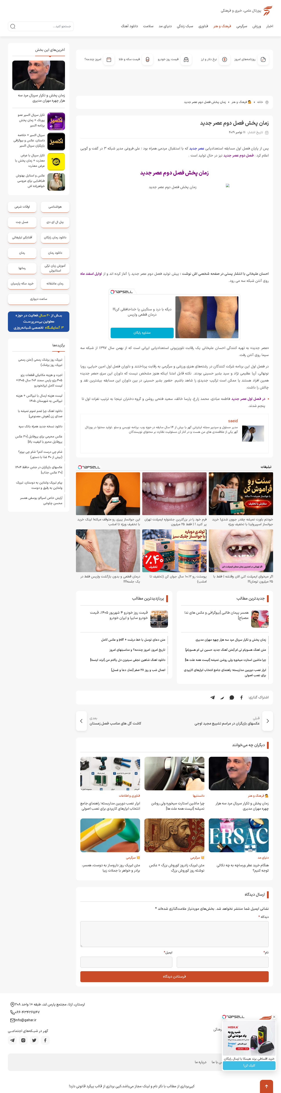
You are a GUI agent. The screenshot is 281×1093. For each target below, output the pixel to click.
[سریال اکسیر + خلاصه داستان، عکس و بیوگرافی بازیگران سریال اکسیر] (56, 141)
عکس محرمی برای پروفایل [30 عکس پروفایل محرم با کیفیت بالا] (38, 439)
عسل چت (22, 222)
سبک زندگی (185, 26)
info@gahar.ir (25, 1020)
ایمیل (168, 953)
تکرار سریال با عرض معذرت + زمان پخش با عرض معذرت (30, 160)
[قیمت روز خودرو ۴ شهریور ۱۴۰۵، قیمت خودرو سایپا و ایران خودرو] (159, 619)
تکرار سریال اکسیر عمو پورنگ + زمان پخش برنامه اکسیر (31, 120)
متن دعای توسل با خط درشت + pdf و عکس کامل (133, 640)
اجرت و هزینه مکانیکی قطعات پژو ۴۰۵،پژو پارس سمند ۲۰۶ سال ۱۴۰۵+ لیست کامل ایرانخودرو (39, 380)
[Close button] (274, 1017)
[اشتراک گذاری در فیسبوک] (241, 697)
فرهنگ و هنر (222, 26)
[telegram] (12, 1040)
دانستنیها (198, 796)
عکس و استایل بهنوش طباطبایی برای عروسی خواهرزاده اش (30, 181)
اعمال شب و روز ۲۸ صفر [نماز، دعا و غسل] (138, 670)
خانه (260, 102)
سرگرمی (241, 26)
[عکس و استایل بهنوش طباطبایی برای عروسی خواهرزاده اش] (56, 182)
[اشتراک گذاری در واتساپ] (231, 697)
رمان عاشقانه (55, 283)
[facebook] (45, 1040)
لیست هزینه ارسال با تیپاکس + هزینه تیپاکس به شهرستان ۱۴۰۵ (39, 398)
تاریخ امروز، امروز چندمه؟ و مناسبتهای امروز (137, 650)
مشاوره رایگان (142, 333)
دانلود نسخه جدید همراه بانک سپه (40, 426)
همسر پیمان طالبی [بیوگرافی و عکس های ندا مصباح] (216, 615)
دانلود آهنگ (129, 26)
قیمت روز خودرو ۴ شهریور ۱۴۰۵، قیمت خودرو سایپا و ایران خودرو (119, 615)
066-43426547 (27, 1012)
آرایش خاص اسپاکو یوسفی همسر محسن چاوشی (41, 501)
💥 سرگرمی (197, 858)
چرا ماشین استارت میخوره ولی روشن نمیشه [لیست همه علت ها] (225, 660)
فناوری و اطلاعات (129, 796)
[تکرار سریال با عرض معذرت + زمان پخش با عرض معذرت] (56, 162)
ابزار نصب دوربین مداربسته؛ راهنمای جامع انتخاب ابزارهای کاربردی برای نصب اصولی (225, 673)
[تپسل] (112, 292)
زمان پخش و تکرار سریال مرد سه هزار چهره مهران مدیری (231, 640)
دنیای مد (165, 26)
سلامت (148, 26)
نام (266, 953)
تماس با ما (219, 1062)
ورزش (256, 26)
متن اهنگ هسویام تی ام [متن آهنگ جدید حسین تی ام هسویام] (226, 650)
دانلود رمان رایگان (55, 237)
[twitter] (34, 1040)
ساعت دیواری (38, 299)
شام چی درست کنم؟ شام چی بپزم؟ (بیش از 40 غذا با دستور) (40, 455)
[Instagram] (23, 1040)
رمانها (22, 268)
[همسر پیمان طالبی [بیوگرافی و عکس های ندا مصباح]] (260, 619)
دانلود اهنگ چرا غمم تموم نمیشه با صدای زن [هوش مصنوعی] (40, 414)
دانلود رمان (55, 253)
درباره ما (200, 1062)
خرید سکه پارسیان (22, 283)
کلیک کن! (249, 1065)
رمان (22, 253)
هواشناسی (55, 207)
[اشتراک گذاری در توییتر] (222, 697)
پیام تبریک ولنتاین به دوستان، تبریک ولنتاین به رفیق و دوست (39, 485)
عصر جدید (196, 148)
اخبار (269, 26)
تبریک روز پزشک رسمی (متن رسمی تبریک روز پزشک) (40, 362)
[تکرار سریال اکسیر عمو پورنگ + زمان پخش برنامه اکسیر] (56, 121)
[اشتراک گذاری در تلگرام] (212, 697)
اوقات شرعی (22, 207)
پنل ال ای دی (55, 222)
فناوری (203, 26)
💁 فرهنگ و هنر (242, 102)
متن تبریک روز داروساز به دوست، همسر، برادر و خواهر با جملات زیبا (111, 868)
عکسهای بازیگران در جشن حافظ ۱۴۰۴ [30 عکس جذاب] (38, 470)
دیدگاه (263, 917)
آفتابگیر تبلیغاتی (22, 237)
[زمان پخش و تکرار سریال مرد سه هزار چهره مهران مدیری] (38, 75)
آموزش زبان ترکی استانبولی (55, 268)
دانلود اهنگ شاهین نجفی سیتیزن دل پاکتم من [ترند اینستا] (127, 660)
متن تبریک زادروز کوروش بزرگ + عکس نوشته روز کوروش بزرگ (176, 868)
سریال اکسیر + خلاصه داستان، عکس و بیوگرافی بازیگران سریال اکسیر (29, 140)
